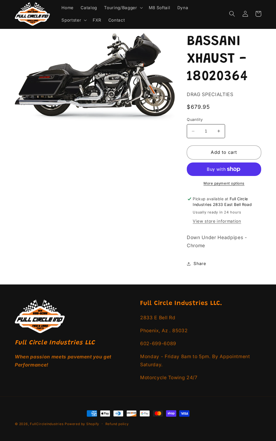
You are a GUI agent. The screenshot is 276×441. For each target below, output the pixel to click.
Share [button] (200, 263)
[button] (123, 8)
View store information (217, 221)
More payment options (223, 183)
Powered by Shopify (82, 424)
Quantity (195, 119)
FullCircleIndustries (46, 424)
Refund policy (117, 424)
